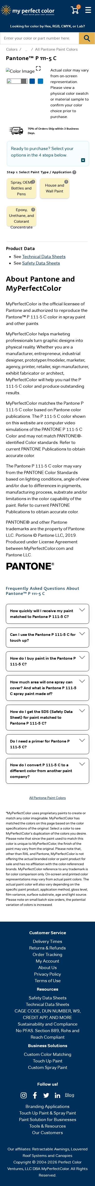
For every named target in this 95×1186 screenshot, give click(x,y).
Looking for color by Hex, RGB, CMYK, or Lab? (47, 26)
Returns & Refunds (47, 947)
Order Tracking (47, 954)
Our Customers (47, 1132)
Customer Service (47, 932)
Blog (69, 1094)
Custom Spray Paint (47, 1067)
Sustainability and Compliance (47, 1024)
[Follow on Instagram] (24, 1094)
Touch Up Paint (47, 1060)
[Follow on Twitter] (46, 1094)
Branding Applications (47, 1106)
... (26, 49)
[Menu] (88, 10)
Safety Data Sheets (41, 263)
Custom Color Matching (47, 1054)
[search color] (87, 38)
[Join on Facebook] (35, 1094)
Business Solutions (47, 1045)
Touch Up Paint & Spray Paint (47, 1112)
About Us (47, 967)
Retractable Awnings (50, 1149)
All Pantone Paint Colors (56, 49)
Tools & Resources (47, 1126)
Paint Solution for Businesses (47, 1119)
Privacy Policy (47, 974)
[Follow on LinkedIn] (57, 1094)
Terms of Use (48, 980)
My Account (47, 961)
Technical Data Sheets (44, 256)
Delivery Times (47, 941)
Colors (12, 49)
